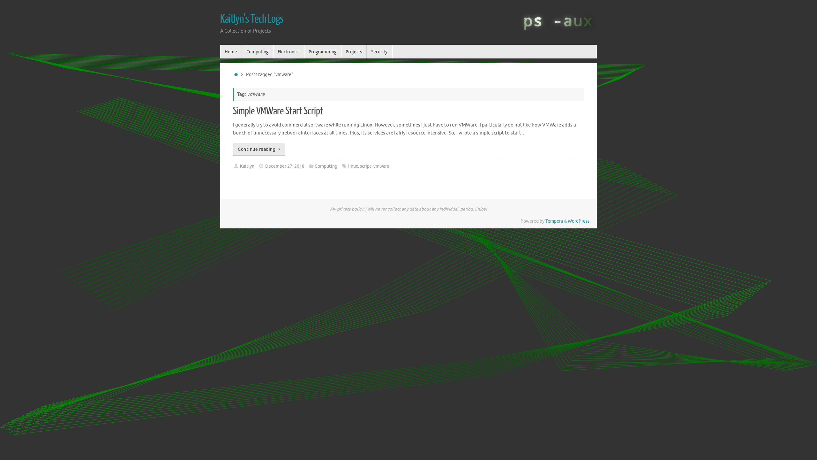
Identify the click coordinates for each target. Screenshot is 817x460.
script (365, 166)
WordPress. (579, 221)
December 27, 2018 (284, 166)
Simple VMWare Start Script (278, 111)
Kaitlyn (247, 166)
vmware (381, 166)
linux (353, 166)
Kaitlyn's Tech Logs (251, 19)
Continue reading (256, 149)
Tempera (554, 221)
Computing (326, 166)
